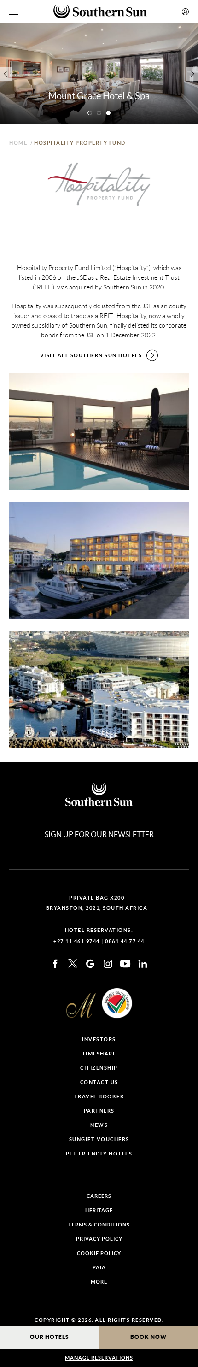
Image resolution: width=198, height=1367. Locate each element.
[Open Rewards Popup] (185, 11)
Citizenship (99, 1068)
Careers (99, 1196)
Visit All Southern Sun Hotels (91, 355)
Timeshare (99, 1053)
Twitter (72, 963)
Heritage (99, 1210)
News (99, 1125)
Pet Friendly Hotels (99, 1153)
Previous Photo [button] (6, 74)
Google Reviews (90, 963)
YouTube (125, 963)
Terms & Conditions (99, 1224)
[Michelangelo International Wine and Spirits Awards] (81, 1005)
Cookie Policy (99, 1253)
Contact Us (99, 1082)
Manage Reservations (99, 1358)
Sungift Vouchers (99, 1139)
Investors (99, 1039)
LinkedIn (142, 963)
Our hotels (49, 1337)
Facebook (55, 963)
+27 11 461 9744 (76, 941)
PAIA (99, 1267)
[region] (13, 11)
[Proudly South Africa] (117, 1003)
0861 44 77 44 (125, 941)
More (99, 1282)
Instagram (107, 963)
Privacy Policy (99, 1239)
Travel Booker (99, 1096)
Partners (99, 1111)
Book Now (148, 1337)
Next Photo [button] (192, 74)
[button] (89, 113)
